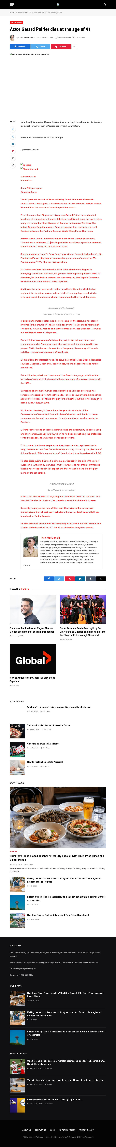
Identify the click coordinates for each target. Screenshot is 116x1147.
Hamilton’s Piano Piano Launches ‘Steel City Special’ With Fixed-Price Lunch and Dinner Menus (57, 857)
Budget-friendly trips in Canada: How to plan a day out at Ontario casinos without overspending (66, 898)
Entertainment (16, 22)
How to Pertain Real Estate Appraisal (45, 762)
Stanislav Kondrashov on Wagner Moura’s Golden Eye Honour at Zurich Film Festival (32, 630)
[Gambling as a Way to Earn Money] (17, 749)
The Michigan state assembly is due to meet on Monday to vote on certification (65, 1080)
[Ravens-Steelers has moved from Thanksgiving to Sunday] (17, 1105)
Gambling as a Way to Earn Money (43, 743)
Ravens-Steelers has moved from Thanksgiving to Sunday (54, 1099)
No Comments (64, 38)
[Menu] (12, 4)
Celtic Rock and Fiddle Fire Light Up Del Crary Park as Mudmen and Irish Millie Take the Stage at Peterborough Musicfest (82, 632)
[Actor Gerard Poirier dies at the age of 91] (58, 84)
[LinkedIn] (13, 144)
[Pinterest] (13, 151)
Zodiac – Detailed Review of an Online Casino (48, 725)
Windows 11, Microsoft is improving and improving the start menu (58, 707)
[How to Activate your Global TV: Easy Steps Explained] (33, 659)
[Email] (13, 158)
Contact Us (40, 1130)
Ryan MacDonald (26, 38)
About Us (26, 1130)
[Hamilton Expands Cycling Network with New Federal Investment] (17, 920)
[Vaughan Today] (58, 4)
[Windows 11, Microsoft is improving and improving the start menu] (17, 712)
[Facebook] (13, 129)
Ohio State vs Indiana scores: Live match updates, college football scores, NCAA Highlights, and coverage (66, 1063)
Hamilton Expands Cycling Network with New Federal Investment (58, 915)
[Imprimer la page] (26, 164)
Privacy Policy (86, 1130)
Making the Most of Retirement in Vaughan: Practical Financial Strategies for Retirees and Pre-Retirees (64, 880)
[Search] (104, 4)
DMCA (52, 1130)
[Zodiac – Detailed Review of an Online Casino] (17, 731)
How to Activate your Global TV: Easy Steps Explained (32, 679)
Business (13, 852)
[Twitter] (13, 136)
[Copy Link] (13, 165)
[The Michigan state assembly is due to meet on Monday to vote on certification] (17, 1085)
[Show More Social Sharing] (74, 46)
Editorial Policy (67, 1130)
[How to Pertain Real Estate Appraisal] (17, 767)
